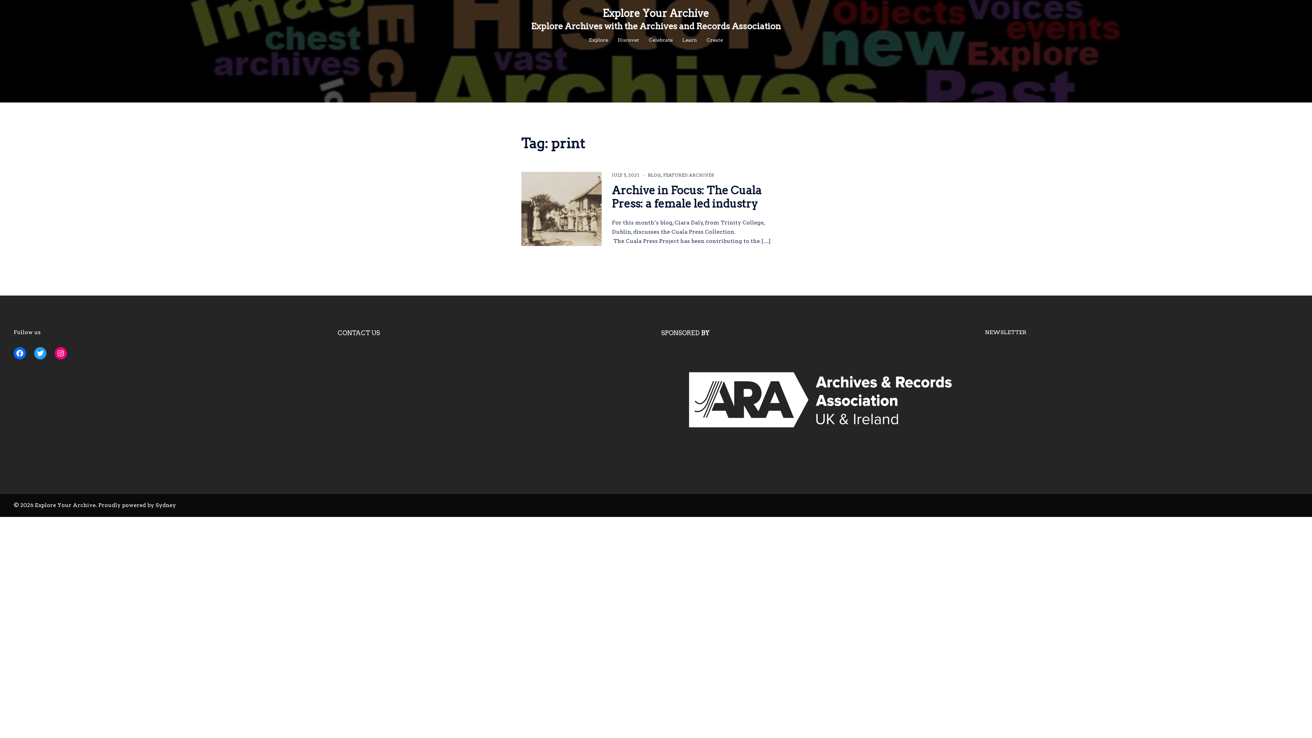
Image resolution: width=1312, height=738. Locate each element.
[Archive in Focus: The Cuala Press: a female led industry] (561, 209)
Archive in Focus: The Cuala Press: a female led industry (687, 196)
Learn (689, 40)
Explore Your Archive (656, 13)
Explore (598, 40)
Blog (654, 175)
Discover (628, 40)
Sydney (165, 505)
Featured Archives (688, 175)
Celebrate (661, 40)
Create (715, 40)
